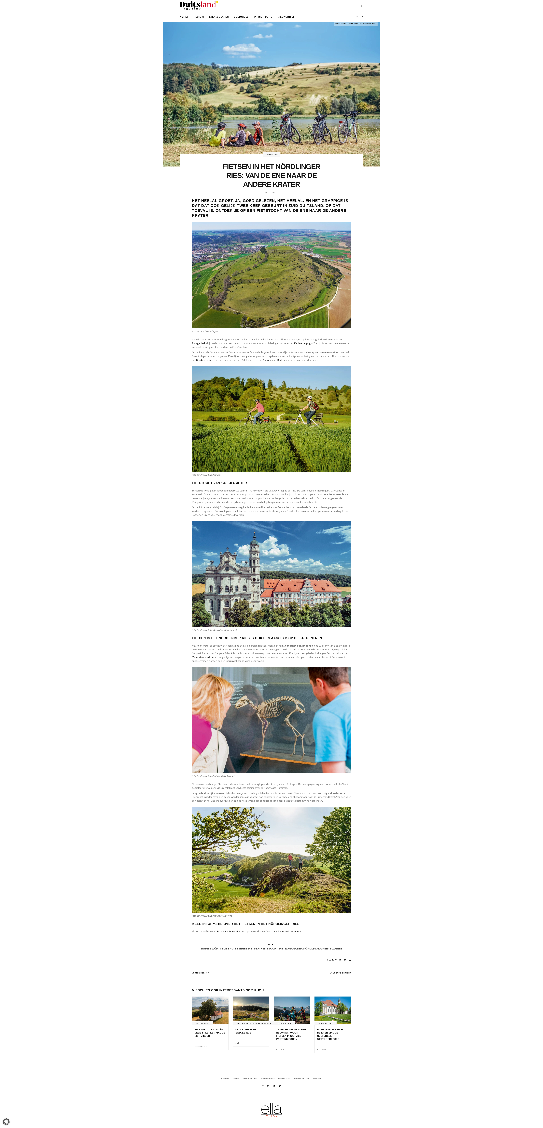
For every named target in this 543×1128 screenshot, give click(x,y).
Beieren (241, 948)
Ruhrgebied (198, 343)
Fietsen (269, 154)
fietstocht (269, 948)
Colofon (317, 1079)
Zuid (276, 154)
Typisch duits (268, 1079)
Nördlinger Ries (204, 360)
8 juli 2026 (280, 1049)
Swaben (336, 948)
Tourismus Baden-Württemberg (283, 931)
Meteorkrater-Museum (204, 657)
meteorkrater (290, 948)
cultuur (241, 1023)
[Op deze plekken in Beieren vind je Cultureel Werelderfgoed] (332, 1010)
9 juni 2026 (321, 1049)
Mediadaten (284, 1079)
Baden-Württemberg (217, 948)
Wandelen (266, 1023)
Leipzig (307, 343)
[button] (6, 1122)
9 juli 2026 (239, 1043)
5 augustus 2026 (201, 1046)
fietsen (254, 948)
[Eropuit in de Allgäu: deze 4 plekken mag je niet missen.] (210, 1010)
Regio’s (225, 1079)
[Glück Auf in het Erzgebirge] (251, 1010)
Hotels (200, 1023)
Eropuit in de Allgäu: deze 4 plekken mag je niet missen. (210, 1032)
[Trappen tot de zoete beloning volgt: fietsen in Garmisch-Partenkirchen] (292, 1010)
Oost (257, 1023)
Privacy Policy (301, 1079)
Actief (236, 1079)
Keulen (298, 343)
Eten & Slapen (250, 1079)
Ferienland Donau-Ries (229, 931)
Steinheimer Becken (274, 360)
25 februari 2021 (270, 193)
